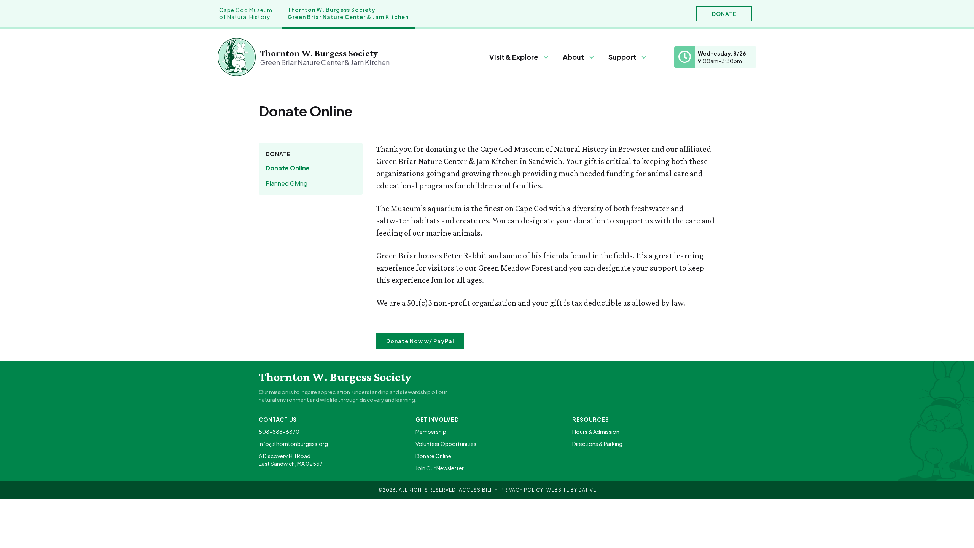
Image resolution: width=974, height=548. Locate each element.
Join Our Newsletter (439, 468)
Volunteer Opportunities (445, 443)
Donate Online (288, 168)
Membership (430, 431)
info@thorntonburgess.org (293, 443)
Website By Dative (571, 490)
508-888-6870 (279, 431)
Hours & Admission (595, 431)
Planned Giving (286, 183)
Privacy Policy (522, 490)
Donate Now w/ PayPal (420, 341)
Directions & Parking (597, 443)
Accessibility (478, 490)
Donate (724, 13)
